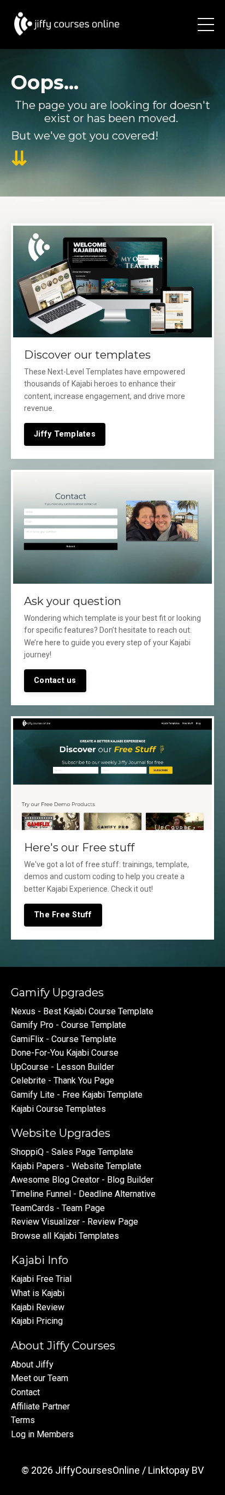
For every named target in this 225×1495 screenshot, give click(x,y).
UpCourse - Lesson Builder (62, 1067)
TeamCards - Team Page (58, 1208)
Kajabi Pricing (37, 1321)
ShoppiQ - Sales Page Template (72, 1152)
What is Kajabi (37, 1293)
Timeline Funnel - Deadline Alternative (83, 1194)
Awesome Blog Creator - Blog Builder (82, 1180)
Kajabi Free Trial (41, 1279)
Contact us (55, 680)
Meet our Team (39, 1378)
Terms (23, 1420)
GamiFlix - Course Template (63, 1039)
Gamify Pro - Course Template (68, 1025)
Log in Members (42, 1434)
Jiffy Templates (65, 434)
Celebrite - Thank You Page (62, 1080)
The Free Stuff (63, 914)
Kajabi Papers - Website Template (76, 1166)
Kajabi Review (37, 1307)
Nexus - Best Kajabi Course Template (82, 1011)
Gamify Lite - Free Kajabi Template (77, 1095)
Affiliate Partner (40, 1406)
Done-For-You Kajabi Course (65, 1053)
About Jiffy (32, 1364)
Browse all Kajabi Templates (65, 1236)
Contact (25, 1392)
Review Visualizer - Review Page (74, 1221)
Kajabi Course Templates (58, 1109)
